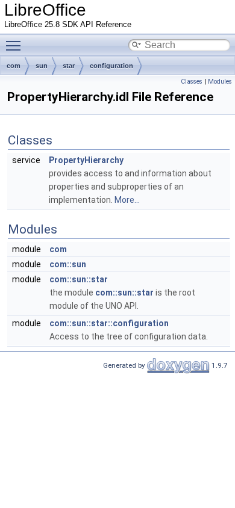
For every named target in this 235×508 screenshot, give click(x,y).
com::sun (67, 264)
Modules (220, 81)
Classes (191, 81)
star (69, 65)
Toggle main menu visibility (16, 45)
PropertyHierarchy (86, 160)
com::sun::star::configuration (109, 323)
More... (127, 200)
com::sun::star (78, 279)
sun (42, 65)
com (13, 65)
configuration (111, 65)
